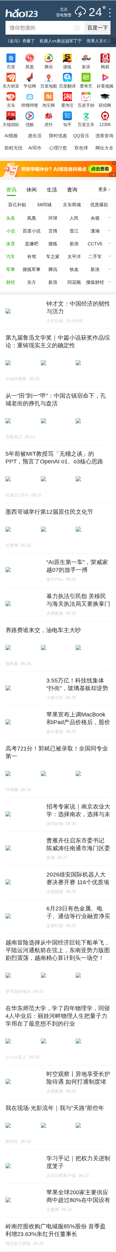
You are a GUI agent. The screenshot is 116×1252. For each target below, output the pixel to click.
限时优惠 (58, 135)
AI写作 (35, 147)
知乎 (67, 124)
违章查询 (104, 135)
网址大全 (104, 147)
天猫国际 (11, 124)
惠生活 (35, 135)
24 (95, 12)
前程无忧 (14, 147)
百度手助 (86, 105)
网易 (105, 66)
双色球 (81, 147)
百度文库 (86, 124)
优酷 (29, 124)
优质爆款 (99, 204)
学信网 (30, 86)
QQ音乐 (81, 135)
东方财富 (11, 86)
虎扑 (48, 124)
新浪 (86, 66)
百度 (11, 66)
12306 (105, 124)
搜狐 (67, 66)
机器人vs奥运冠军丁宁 (61, 40)
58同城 (44, 204)
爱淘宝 (67, 105)
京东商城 (72, 204)
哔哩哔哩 (29, 105)
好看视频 (105, 86)
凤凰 (29, 66)
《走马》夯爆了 (20, 40)
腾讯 (48, 66)
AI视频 (11, 135)
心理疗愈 (58, 147)
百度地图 (48, 86)
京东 (11, 105)
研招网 (105, 105)
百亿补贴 (17, 204)
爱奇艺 (86, 86)
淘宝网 (48, 105)
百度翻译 (67, 86)
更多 (102, 189)
